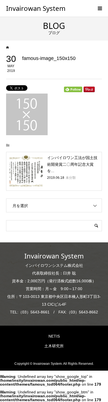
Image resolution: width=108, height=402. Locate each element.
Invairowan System (35, 8)
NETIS (54, 336)
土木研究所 (54, 346)
